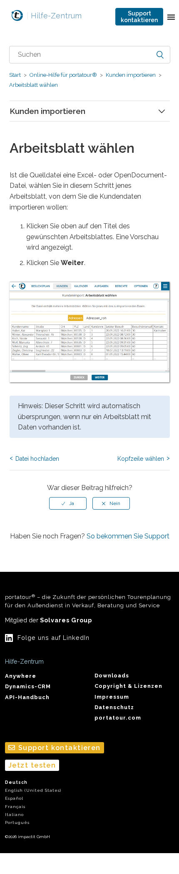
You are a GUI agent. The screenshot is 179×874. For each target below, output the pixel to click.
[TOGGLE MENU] (171, 16)
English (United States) (33, 790)
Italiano (14, 814)
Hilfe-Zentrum (54, 15)
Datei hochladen (37, 458)
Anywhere (20, 676)
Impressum (111, 697)
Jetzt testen (32, 765)
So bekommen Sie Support (128, 536)
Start (15, 75)
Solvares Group (66, 620)
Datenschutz (114, 707)
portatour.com (117, 718)
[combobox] (90, 54)
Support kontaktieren (139, 16)
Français (15, 806)
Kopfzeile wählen (140, 458)
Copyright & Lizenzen (128, 686)
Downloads (111, 675)
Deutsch (16, 782)
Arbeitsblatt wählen (33, 85)
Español (14, 798)
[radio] (68, 503)
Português (17, 822)
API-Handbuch (27, 697)
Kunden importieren (131, 75)
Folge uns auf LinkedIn (53, 637)
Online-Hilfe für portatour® (63, 75)
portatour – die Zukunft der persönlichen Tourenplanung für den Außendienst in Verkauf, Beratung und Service (88, 601)
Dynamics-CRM (28, 686)
